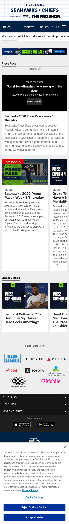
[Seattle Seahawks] (34, 441)
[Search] (57, 27)
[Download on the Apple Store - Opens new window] (21, 425)
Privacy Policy (30, 490)
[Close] (65, 447)
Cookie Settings (34, 497)
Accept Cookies (34, 517)
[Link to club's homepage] (7, 25)
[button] (34, 101)
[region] (34, 483)
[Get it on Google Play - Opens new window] (46, 426)
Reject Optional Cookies (34, 507)
